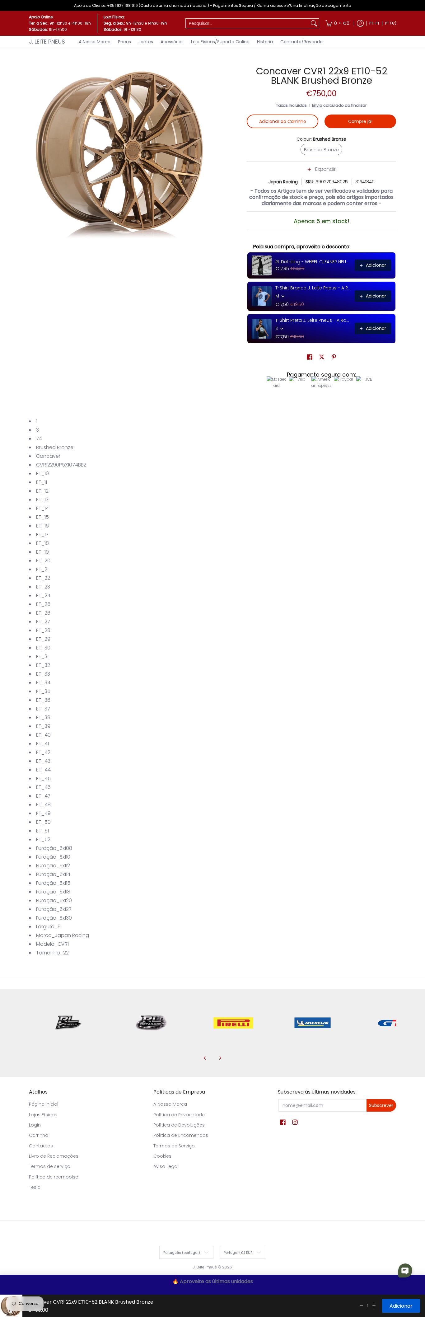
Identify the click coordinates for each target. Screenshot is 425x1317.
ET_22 (43, 578)
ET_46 (43, 787)
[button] (321, 172)
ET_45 (43, 778)
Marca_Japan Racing (62, 935)
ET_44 (43, 769)
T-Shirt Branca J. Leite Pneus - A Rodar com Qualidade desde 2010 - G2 (313, 288)
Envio (317, 105)
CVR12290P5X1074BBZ (61, 464)
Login (35, 1125)
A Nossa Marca (170, 1104)
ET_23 (43, 586)
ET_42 (43, 752)
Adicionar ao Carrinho (282, 121)
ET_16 (42, 525)
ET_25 (43, 604)
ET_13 (42, 499)
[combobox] (247, 23)
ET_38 (43, 717)
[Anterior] (205, 1058)
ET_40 (43, 734)
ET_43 (43, 761)
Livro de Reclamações (53, 1156)
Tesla (34, 1187)
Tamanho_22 (52, 952)
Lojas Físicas (43, 1115)
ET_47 (43, 795)
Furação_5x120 (54, 900)
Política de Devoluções (179, 1125)
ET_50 (43, 822)
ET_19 (42, 551)
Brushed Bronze (54, 447)
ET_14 (42, 508)
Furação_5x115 (53, 883)
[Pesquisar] (314, 23)
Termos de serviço (49, 1166)
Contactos (41, 1146)
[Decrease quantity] (361, 1306)
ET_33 (43, 673)
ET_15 (42, 517)
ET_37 (43, 708)
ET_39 (43, 726)
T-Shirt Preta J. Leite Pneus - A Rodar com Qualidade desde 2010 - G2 (313, 320)
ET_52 (43, 839)
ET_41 (42, 743)
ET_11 (41, 482)
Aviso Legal (165, 1166)
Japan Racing (283, 182)
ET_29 (43, 639)
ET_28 (43, 630)
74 (39, 438)
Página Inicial (43, 1104)
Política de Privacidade (179, 1115)
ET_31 (42, 656)
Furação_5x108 (54, 848)
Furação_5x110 (53, 856)
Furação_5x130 (54, 917)
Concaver (48, 456)
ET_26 (43, 612)
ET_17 (42, 534)
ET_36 (43, 700)
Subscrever (381, 1105)
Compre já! (360, 121)
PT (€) (390, 23)
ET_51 (42, 830)
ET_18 (42, 543)
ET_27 (43, 621)
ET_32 (43, 665)
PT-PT (374, 23)
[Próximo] (220, 1058)
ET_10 (42, 473)
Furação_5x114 (53, 874)
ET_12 (42, 490)
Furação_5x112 (53, 865)
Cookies (162, 1156)
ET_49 (43, 813)
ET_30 (43, 647)
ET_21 (42, 569)
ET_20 (43, 560)
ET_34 (43, 682)
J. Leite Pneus (47, 41)
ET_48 (43, 804)
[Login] (360, 23)
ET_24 (43, 595)
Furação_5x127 (54, 909)
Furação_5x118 (53, 891)
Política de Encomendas (180, 1135)
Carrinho (38, 1135)
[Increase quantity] (374, 1306)
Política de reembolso (53, 1177)
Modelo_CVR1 (52, 944)
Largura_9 (48, 926)
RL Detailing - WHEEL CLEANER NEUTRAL (313, 262)
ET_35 (43, 691)
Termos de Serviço (174, 1146)
